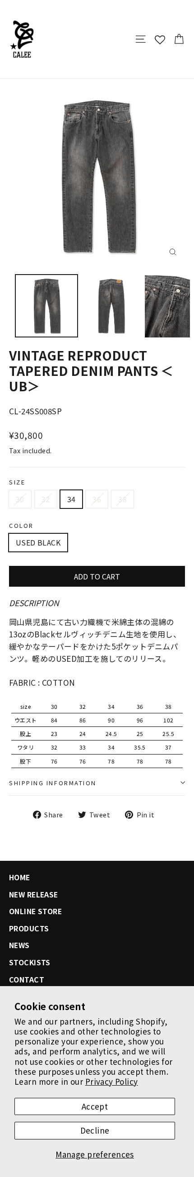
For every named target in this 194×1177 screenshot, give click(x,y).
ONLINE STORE (35, 911)
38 (122, 499)
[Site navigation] (140, 39)
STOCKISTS (30, 962)
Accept (95, 1106)
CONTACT (26, 979)
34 (71, 499)
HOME (19, 877)
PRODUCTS (29, 928)
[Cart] (178, 39)
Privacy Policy (111, 1081)
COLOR (21, 525)
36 (96, 499)
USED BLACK (38, 542)
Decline (95, 1130)
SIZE (17, 482)
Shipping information (53, 782)
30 (20, 499)
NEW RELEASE (33, 894)
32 (46, 499)
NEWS (19, 945)
